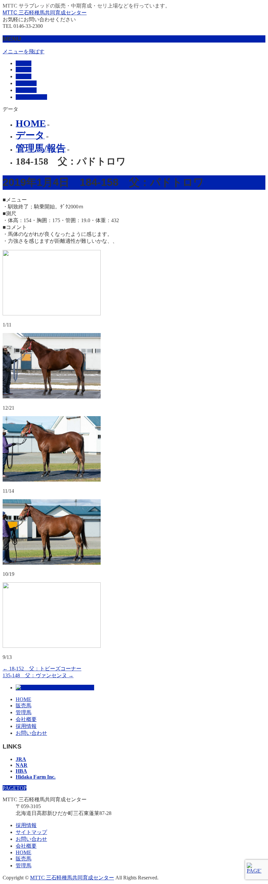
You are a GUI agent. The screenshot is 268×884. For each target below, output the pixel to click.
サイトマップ (31, 832)
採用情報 (26, 726)
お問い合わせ (31, 733)
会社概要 (26, 719)
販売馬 (23, 705)
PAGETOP (14, 788)
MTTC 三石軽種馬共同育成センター (45, 12)
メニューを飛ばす (23, 51)
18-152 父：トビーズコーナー (42, 668)
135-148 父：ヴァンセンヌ (38, 675)
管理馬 (23, 712)
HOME (23, 699)
